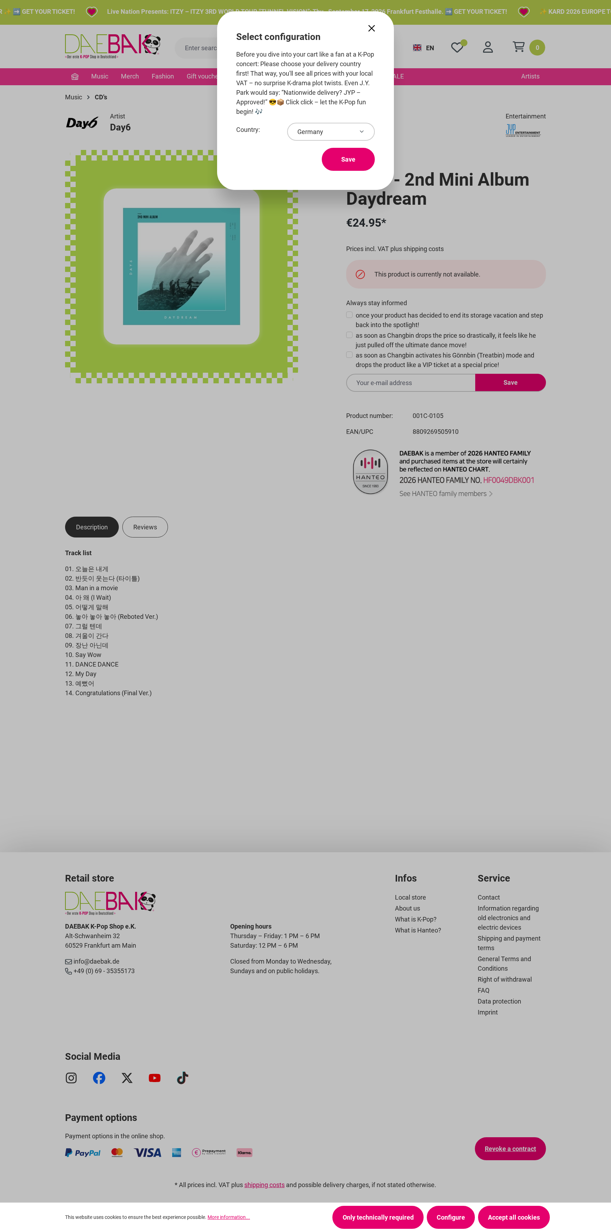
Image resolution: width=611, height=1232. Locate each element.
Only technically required (378, 1217)
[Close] (371, 28)
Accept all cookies (514, 1217)
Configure (451, 1217)
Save (348, 159)
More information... (229, 1217)
